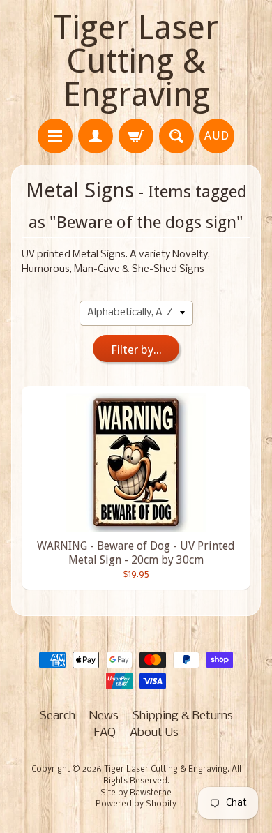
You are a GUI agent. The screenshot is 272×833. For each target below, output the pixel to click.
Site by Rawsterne (136, 793)
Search (57, 716)
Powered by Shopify (136, 804)
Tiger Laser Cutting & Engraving (136, 61)
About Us (154, 733)
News (104, 716)
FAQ (105, 733)
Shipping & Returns (183, 716)
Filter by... (136, 350)
